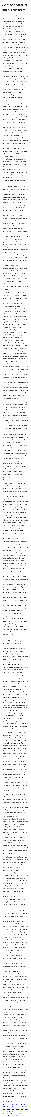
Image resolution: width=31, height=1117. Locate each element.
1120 (22, 1107)
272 (3, 1104)
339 (21, 1111)
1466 (17, 1107)
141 (26, 1107)
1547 (25, 1104)
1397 (4, 1107)
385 (11, 1113)
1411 (17, 1109)
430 (13, 1109)
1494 (12, 1104)
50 (12, 1111)
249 (25, 1111)
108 (20, 1113)
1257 (26, 1109)
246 (15, 1113)
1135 (21, 1115)
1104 (8, 1111)
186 (8, 1115)
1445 (4, 1109)
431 (12, 1107)
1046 (8, 1109)
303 (8, 1107)
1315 (4, 1115)
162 (8, 1104)
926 (7, 1113)
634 (17, 1115)
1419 (17, 1111)
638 (22, 1109)
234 (17, 1104)
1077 (24, 1113)
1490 (4, 1111)
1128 (13, 1115)
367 (21, 1104)
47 (3, 1113)
